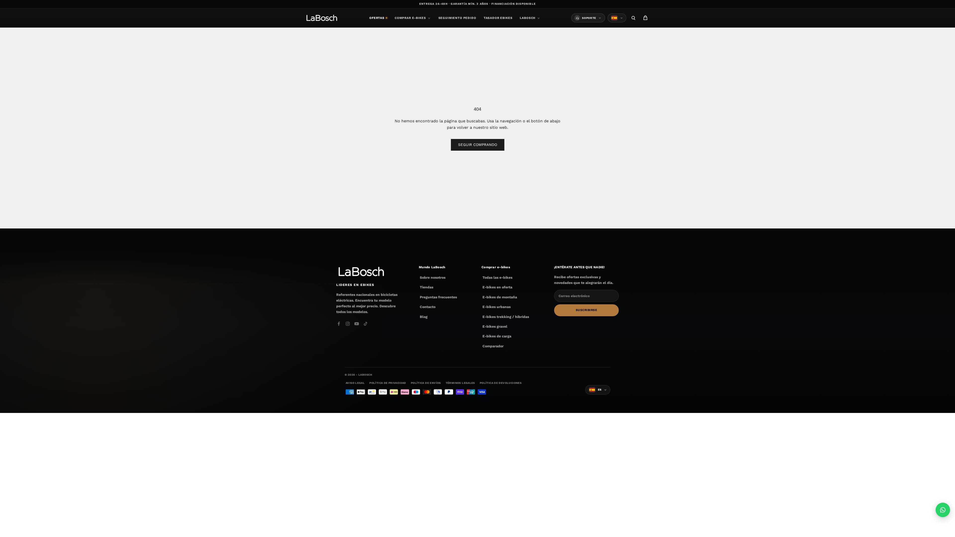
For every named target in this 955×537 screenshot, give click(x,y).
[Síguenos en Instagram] (347, 323)
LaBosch (527, 18)
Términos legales (460, 383)
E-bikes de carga (496, 336)
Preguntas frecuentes (438, 297)
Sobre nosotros (432, 277)
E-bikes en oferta (497, 287)
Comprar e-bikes (410, 18)
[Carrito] (645, 18)
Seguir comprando (477, 144)
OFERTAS (376, 17)
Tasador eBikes (498, 17)
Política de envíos (426, 383)
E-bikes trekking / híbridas (505, 317)
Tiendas (426, 287)
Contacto (427, 307)
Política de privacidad (387, 383)
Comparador (493, 346)
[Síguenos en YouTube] (356, 323)
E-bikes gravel (494, 326)
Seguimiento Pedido (457, 17)
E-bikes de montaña (499, 297)
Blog (424, 317)
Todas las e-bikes (497, 277)
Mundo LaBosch (432, 267)
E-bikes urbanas (496, 307)
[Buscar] (633, 18)
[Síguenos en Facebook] (338, 323)
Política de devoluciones (501, 383)
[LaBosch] (321, 18)
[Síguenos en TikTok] (365, 323)
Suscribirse (586, 310)
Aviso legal (355, 383)
